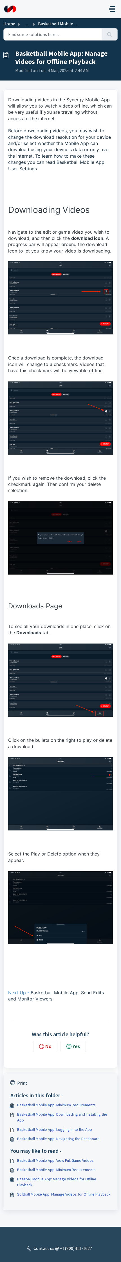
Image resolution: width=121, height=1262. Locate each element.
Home (9, 23)
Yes (76, 1046)
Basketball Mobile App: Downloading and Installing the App (62, 1117)
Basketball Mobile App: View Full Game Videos (55, 1160)
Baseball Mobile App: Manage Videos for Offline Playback (56, 1181)
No (48, 1046)
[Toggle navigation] (112, 9)
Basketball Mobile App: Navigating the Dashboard (58, 1138)
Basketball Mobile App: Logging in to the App (54, 1129)
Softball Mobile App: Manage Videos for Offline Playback (64, 1194)
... (26, 23)
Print (22, 1083)
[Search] (110, 34)
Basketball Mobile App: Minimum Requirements (56, 1104)
